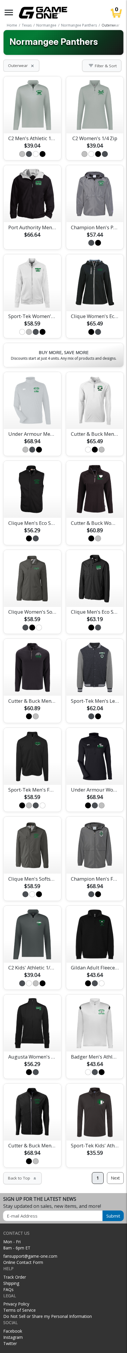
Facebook (12, 1331)
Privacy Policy (16, 1304)
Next (115, 1178)
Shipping (11, 1283)
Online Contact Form (23, 1262)
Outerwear (21, 65)
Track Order (14, 1277)
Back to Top (22, 1178)
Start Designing (32, 122)
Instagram (13, 1337)
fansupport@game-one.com (30, 1256)
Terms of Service (19, 1310)
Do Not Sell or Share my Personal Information (47, 1316)
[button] (8, 12)
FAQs (8, 1289)
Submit (113, 1216)
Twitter (10, 1343)
